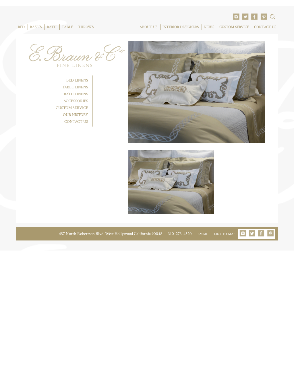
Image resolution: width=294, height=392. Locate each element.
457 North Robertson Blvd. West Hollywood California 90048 (110, 233)
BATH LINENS (76, 94)
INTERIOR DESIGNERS (181, 27)
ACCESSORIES (75, 101)
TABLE (67, 27)
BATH (52, 27)
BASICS (36, 27)
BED (21, 27)
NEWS (209, 27)
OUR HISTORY (75, 114)
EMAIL (203, 234)
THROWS (86, 27)
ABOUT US (148, 27)
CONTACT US (265, 27)
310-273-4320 (180, 233)
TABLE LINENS (75, 87)
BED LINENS (77, 80)
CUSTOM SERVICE (234, 27)
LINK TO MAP (224, 234)
